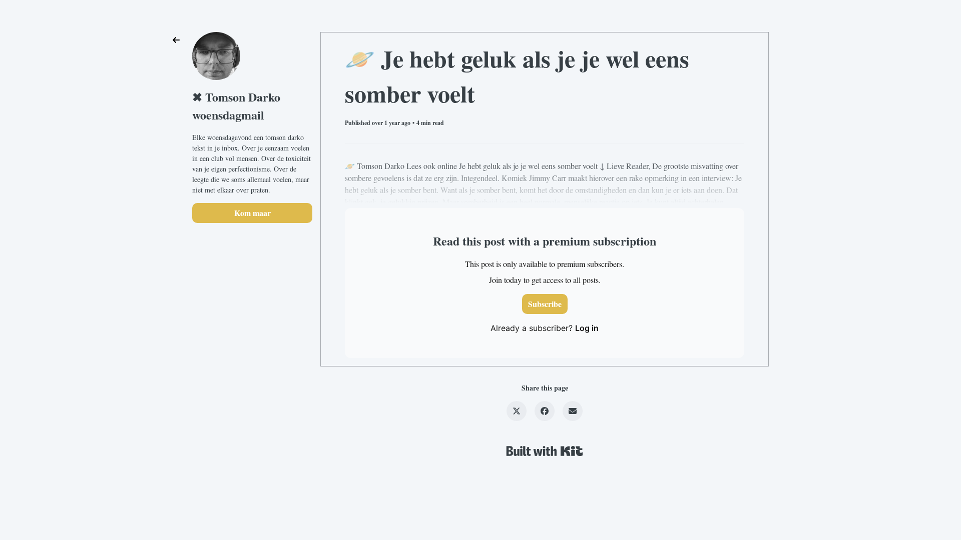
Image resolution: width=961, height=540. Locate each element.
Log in (587, 328)
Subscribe (545, 304)
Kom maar (252, 212)
